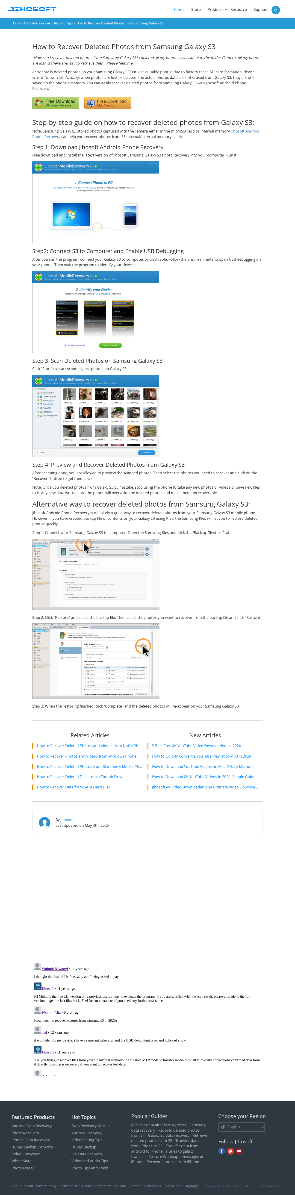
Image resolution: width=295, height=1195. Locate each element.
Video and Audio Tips (89, 1160)
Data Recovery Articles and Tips (48, 23)
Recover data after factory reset (158, 1124)
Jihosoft (67, 819)
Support (261, 9)
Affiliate (120, 1186)
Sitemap (135, 1186)
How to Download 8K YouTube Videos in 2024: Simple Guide (203, 776)
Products (216, 9)
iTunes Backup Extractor (32, 1147)
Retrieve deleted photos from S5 (169, 1138)
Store (196, 9)
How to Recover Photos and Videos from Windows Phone (86, 756)
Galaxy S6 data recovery (168, 1135)
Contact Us (152, 1186)
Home (181, 9)
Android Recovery (86, 1133)
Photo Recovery (25, 1133)
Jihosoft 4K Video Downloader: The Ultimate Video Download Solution (212, 787)
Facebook (221, 1151)
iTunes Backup (83, 1147)
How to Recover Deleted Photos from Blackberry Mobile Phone (91, 766)
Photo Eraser (23, 1168)
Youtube (239, 1151)
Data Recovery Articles (90, 1125)
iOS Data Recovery (87, 1154)
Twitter (230, 1151)
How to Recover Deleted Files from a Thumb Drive (80, 776)
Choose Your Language (181, 1186)
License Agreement (97, 1186)
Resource (238, 9)
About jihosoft (22, 1186)
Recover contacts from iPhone (173, 1161)
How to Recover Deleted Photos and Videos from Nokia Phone (91, 745)
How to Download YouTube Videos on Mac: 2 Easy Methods (203, 766)
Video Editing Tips (86, 1139)
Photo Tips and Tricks (90, 1168)
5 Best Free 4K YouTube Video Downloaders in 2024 (196, 745)
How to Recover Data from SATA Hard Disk (73, 787)
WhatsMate (21, 1160)
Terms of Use (69, 1186)
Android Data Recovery (32, 1125)
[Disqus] (147, 897)
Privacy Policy (46, 1186)
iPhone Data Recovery (31, 1139)
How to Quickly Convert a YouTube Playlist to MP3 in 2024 (201, 756)
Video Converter (26, 1154)
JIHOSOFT (243, 1186)
